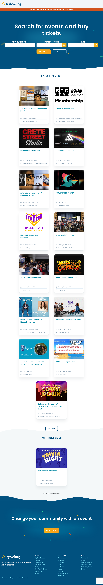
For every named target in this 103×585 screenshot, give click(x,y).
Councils (61, 562)
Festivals (61, 567)
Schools (60, 571)
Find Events (43, 52)
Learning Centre (86, 562)
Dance (60, 564)
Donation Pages (40, 564)
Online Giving (39, 562)
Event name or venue (19, 42)
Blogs (83, 560)
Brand (83, 569)
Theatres (61, 575)
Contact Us (85, 558)
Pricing (37, 567)
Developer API (86, 564)
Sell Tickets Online (41, 569)
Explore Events (40, 558)
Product (37, 560)
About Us (5, 578)
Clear (59, 52)
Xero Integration (86, 567)
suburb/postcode (51, 42)
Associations (62, 558)
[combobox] (51, 45)
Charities (61, 560)
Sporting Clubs (63, 573)
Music (60, 569)
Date (83, 42)
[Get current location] (64, 45)
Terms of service (22, 578)
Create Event (51, 530)
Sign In (37, 573)
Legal (12, 578)
